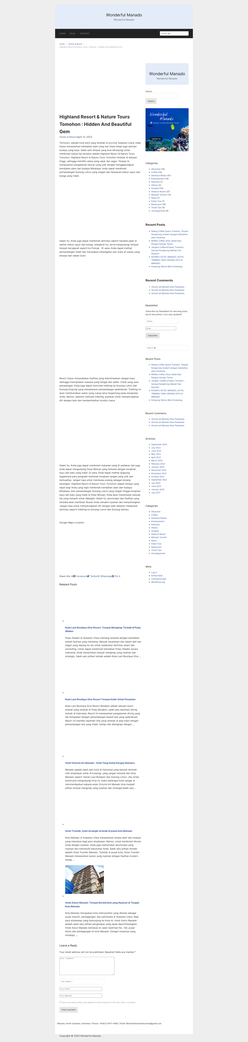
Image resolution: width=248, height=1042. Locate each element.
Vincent (154, 287)
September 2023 (159, 444)
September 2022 (159, 479)
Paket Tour (156, 201)
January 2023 (157, 467)
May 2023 (156, 454)
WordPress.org (158, 582)
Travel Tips (156, 207)
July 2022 (155, 483)
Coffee (154, 172)
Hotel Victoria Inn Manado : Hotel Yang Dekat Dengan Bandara (100, 762)
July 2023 (156, 447)
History (154, 185)
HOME (62, 33)
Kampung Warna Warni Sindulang (166, 266)
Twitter (93, 576)
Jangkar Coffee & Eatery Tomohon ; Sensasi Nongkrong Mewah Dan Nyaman (168, 250)
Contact (85, 33)
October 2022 (157, 476)
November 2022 (158, 473)
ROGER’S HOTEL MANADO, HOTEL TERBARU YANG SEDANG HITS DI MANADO (167, 260)
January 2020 (157, 489)
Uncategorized (158, 211)
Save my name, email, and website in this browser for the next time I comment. (99, 1002)
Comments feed (158, 579)
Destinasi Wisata (159, 175)
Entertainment (157, 178)
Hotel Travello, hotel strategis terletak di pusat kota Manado (98, 830)
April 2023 (156, 457)
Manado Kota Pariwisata (173, 287)
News (154, 198)
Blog (73, 33)
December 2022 (158, 470)
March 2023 (157, 460)
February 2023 (158, 464)
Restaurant (156, 204)
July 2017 (155, 492)
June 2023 (156, 451)
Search (149, 91)
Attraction (155, 169)
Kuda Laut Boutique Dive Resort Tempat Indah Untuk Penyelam (100, 699)
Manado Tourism (159, 194)
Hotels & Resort (75, 44)
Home (62, 44)
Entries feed (156, 575)
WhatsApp (106, 576)
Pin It (117, 576)
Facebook (81, 576)
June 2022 (156, 486)
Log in (154, 572)
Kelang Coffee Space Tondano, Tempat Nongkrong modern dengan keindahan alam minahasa (169, 234)
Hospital (155, 188)
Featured (155, 182)
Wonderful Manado (124, 14)
